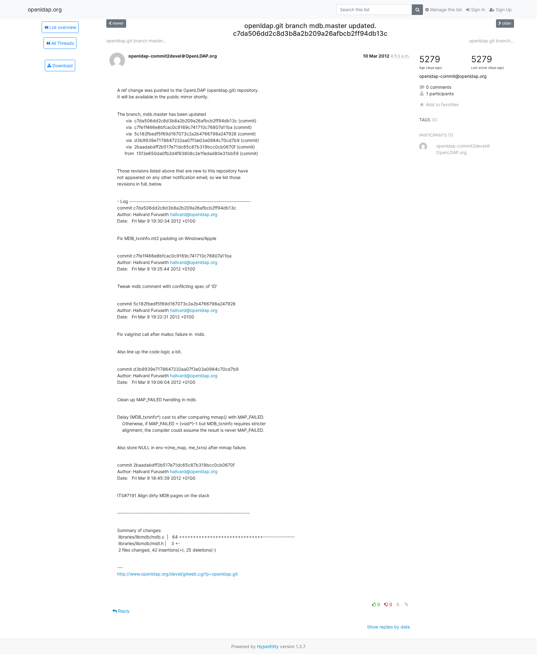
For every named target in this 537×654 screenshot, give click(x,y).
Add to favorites (442, 104)
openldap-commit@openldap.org (453, 76)
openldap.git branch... (491, 40)
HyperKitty (268, 646)
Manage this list (445, 9)
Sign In (477, 9)
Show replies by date (388, 626)
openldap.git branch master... (136, 40)
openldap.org (45, 9)
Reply (123, 611)
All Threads (62, 43)
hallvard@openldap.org (194, 214)
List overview (62, 27)
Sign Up (503, 9)
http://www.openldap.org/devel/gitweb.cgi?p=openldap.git (177, 573)
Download (62, 65)
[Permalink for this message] (406, 604)
